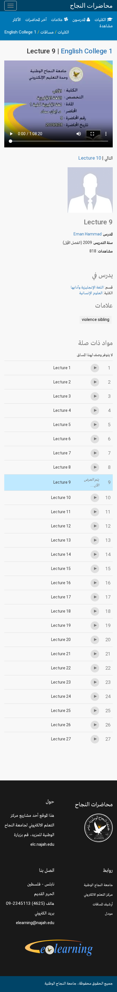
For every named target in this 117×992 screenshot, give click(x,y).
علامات (57, 19)
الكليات (101, 19)
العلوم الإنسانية (91, 293)
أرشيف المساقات (103, 904)
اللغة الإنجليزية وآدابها (87, 287)
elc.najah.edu (42, 844)
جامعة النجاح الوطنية (98, 885)
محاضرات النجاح (91, 5)
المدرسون (79, 19)
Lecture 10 (89, 158)
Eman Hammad (88, 234)
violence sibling (95, 319)
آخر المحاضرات (36, 19)
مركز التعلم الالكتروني (98, 894)
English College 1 (20, 32)
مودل (109, 913)
